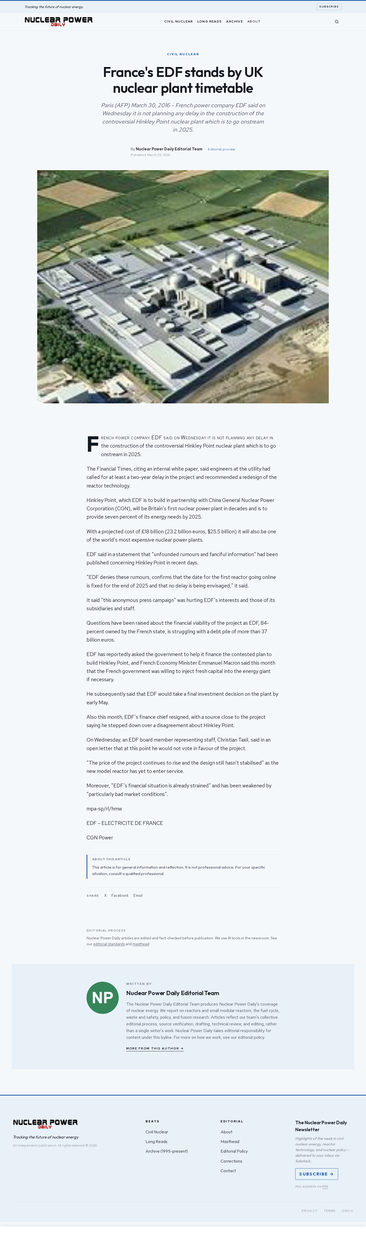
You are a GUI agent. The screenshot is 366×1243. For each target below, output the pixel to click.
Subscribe (329, 6)
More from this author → (155, 1048)
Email (138, 895)
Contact (228, 1170)
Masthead (230, 1141)
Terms (330, 1211)
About (254, 21)
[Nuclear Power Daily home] (58, 22)
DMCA (347, 1211)
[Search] (337, 22)
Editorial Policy (234, 1151)
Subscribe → (316, 1174)
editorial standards (109, 943)
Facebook (120, 895)
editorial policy (251, 1037)
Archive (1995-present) (166, 1151)
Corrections (231, 1161)
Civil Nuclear (178, 21)
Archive (234, 21)
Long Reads (209, 21)
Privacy (310, 1211)
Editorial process (221, 149)
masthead (141, 943)
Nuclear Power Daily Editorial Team (169, 148)
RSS (325, 1186)
